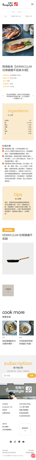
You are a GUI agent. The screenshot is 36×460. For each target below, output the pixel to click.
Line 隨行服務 (24, 407)
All (6, 16)
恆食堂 (19, 12)
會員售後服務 (23, 413)
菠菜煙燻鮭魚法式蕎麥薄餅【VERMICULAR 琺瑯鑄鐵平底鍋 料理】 (9, 342)
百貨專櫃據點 (7, 429)
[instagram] (15, 442)
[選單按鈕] (32, 4)
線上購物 (5, 426)
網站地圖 (5, 450)
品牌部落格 (6, 413)
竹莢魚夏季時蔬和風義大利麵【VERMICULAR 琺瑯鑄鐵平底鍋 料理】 (26, 342)
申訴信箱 (31, 450)
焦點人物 (29, 16)
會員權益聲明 (30, 452)
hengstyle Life (7, 407)
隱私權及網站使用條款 (9, 452)
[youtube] (23, 442)
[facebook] (11, 442)
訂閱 (31, 375)
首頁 (13, 12)
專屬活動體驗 (23, 410)
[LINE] (19, 442)
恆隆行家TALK (16, 16)
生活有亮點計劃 (24, 416)
